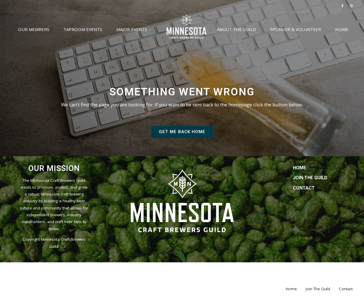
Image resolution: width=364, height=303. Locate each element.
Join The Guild (310, 177)
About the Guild (236, 29)
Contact (304, 188)
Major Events (131, 29)
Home (341, 29)
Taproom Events (82, 29)
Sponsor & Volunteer (295, 29)
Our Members (33, 29)
